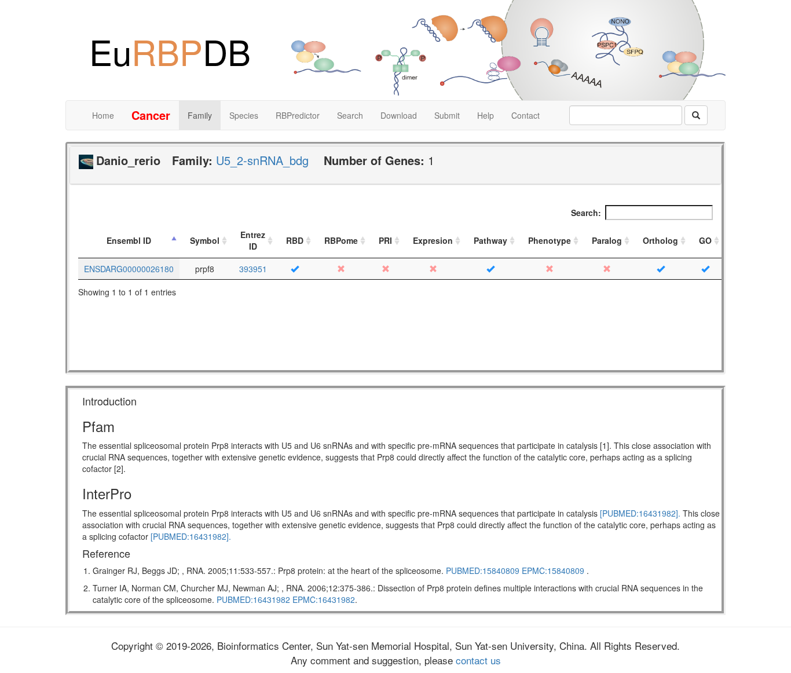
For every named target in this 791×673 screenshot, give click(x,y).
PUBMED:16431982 (253, 599)
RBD (294, 240)
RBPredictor (298, 115)
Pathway (490, 240)
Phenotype (549, 240)
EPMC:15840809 (553, 570)
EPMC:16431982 (323, 599)
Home (103, 115)
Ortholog (660, 240)
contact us (477, 660)
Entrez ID (252, 240)
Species (243, 115)
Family (200, 115)
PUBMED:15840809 (482, 570)
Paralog (607, 240)
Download (398, 115)
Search (350, 115)
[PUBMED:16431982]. (640, 513)
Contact (525, 115)
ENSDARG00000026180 (129, 269)
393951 (253, 269)
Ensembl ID (129, 240)
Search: (586, 212)
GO (705, 240)
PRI (385, 240)
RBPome (341, 240)
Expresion (433, 240)
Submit (447, 115)
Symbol (204, 240)
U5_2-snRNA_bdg (262, 160)
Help (485, 115)
